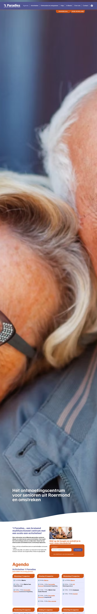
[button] (77, 11)
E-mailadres (54, 547)
